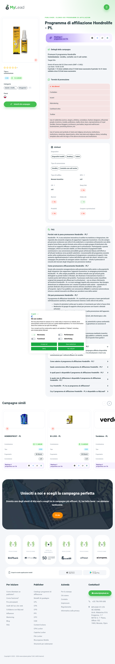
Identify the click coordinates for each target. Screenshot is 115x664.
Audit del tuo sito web (14, 606)
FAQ (7, 625)
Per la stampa (66, 592)
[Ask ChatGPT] (29, 465)
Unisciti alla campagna (22, 104)
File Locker (38, 636)
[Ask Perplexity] (107, 38)
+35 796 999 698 (99, 601)
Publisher (49, 17)
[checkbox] (33, 335)
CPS (35, 610)
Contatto (64, 599)
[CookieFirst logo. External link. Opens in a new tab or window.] (32, 316)
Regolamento (66, 607)
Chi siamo (65, 596)
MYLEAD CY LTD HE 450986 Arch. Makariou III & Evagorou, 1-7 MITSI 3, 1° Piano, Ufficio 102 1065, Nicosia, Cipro (99, 615)
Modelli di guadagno (41, 598)
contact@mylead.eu (101, 593)
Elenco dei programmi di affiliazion (73, 17)
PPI (35, 613)
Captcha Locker (40, 632)
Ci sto (57, 515)
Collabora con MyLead (14, 610)
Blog (8, 621)
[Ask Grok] (102, 38)
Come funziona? (12, 598)
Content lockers (40, 625)
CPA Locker (38, 629)
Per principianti (12, 602)
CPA (35, 606)
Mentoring (10, 617)
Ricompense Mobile (41, 640)
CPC (35, 617)
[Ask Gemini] (33, 465)
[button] (35, 314)
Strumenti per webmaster (43, 644)
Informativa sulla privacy (70, 611)
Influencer (10, 613)
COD (35, 621)
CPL (35, 602)
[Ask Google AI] (97, 38)
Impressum (65, 603)
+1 (30, 87)
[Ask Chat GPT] (92, 38)
